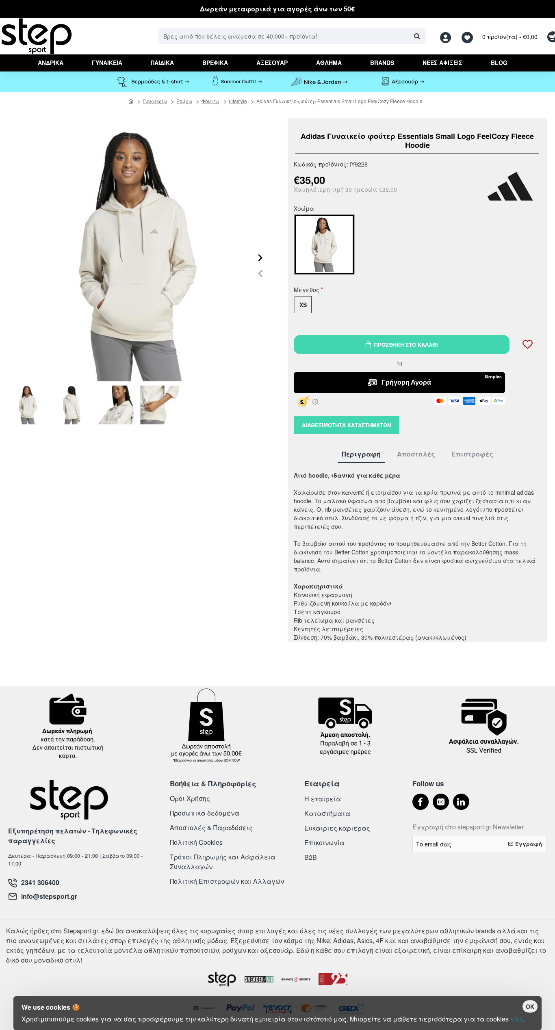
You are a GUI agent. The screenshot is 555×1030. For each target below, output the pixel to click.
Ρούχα (184, 100)
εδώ (516, 1019)
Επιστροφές (472, 454)
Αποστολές (416, 454)
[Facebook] (420, 802)
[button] (260, 273)
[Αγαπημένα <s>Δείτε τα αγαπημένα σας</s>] (468, 36)
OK (530, 1006)
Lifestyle (238, 100)
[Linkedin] (461, 802)
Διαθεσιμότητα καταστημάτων (346, 425)
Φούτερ (210, 100)
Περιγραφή (361, 454)
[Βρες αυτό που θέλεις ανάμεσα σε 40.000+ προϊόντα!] (417, 36)
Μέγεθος (306, 290)
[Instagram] (441, 802)
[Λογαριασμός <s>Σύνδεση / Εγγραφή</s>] (447, 36)
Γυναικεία (155, 100)
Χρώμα (304, 209)
